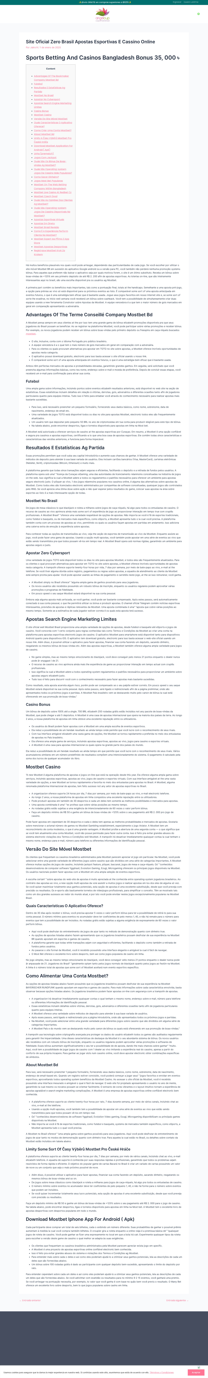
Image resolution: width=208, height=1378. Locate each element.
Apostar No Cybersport (47, 99)
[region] (104, 1371)
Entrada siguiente (177, 1300)
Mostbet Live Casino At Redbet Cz (52, 192)
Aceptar (196, 1372)
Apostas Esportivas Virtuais (49, 219)
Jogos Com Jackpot (45, 157)
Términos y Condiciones (162, 1372)
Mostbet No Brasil (43, 95)
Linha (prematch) (44, 153)
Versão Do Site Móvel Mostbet (50, 118)
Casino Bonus (41, 111)
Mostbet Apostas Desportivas (50, 246)
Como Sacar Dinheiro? (46, 177)
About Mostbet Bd (44, 134)
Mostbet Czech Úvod (45, 196)
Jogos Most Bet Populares (48, 180)
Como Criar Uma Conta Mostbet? (52, 130)
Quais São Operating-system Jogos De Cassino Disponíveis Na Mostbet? (52, 211)
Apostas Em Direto (44, 223)
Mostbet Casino (43, 114)
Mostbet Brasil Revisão (46, 227)
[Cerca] (202, 1367)
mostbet (31, 333)
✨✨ (105, 2)
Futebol (38, 83)
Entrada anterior (30, 1300)
